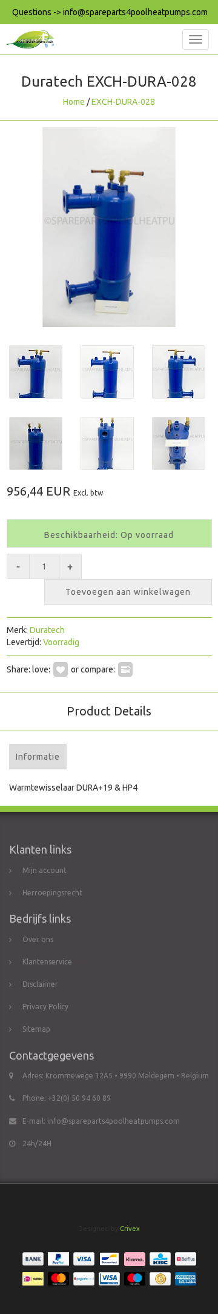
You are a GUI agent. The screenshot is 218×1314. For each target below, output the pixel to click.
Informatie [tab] (38, 757)
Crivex (130, 1228)
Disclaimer (40, 984)
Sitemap (36, 1029)
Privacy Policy (45, 1006)
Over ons (37, 939)
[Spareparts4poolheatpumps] (27, 39)
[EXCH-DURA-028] (109, 227)
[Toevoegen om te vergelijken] (125, 669)
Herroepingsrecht (52, 893)
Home (74, 102)
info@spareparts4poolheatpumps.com (113, 1121)
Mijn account (44, 870)
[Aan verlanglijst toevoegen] (60, 669)
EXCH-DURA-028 (123, 102)
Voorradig (61, 642)
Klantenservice (47, 962)
